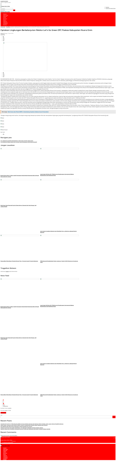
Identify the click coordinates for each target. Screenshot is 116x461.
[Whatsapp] (3, 40)
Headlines (3, 34)
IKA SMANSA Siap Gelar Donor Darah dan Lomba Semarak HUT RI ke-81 (16, 426)
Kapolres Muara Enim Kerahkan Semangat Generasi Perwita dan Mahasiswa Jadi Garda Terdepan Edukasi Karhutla (25, 429)
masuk (7, 271)
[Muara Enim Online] (5, 6)
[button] (14, 10)
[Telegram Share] (3, 39)
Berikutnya (5, 406)
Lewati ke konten (4, 1)
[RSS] (3, 134)
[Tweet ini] (3, 38)
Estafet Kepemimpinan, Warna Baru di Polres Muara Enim (17, 140)
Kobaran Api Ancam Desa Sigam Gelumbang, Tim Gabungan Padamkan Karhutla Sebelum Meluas (22, 427)
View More (3, 412)
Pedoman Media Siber (8, 442)
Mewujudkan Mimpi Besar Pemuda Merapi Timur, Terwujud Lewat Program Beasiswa (19, 261)
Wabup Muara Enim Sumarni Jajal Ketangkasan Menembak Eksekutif (19, 142)
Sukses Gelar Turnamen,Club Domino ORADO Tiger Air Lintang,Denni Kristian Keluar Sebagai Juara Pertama (24, 425)
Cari (1, 415)
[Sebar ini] (3, 36)
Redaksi (14, 441)
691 (4, 404)
